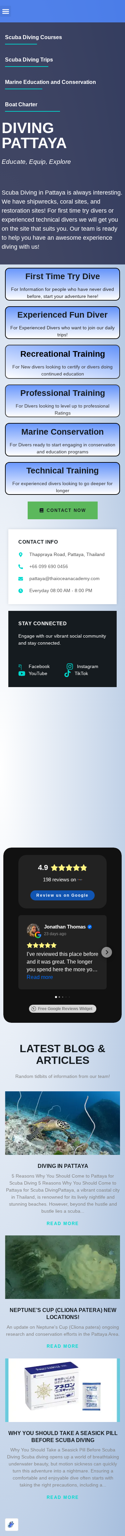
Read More (63, 1223)
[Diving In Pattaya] (62, 1123)
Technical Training (62, 470)
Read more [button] (40, 977)
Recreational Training (62, 353)
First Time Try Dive (62, 276)
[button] (5, 11)
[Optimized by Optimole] (11, 1524)
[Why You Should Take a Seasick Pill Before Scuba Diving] (62, 1390)
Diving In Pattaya (63, 1166)
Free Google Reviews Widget (65, 1008)
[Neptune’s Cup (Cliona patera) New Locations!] (62, 1267)
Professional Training (62, 393)
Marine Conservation (62, 431)
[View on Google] (33, 930)
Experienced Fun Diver (62, 314)
